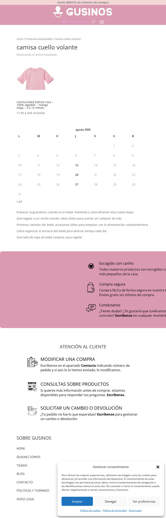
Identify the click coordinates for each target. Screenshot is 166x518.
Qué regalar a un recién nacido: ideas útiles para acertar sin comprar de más (69, 218)
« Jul (19, 201)
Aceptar (77, 501)
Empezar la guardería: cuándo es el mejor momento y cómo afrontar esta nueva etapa (75, 212)
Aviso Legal (135, 510)
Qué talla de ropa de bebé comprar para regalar (49, 237)
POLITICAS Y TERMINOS (33, 490)
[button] (158, 467)
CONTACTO (25, 482)
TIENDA (22, 465)
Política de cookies (90, 510)
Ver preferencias (144, 501)
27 (76, 184)
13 (76, 165)
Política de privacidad (115, 510)
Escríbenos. (116, 395)
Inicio (20, 39)
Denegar (111, 501)
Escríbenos (123, 315)
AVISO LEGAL (26, 499)
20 (76, 175)
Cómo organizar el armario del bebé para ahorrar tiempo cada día (61, 231)
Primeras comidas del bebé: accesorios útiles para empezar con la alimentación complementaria (82, 225)
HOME (21, 448)
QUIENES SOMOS (28, 457)
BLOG (20, 474)
